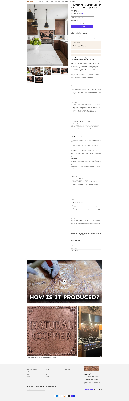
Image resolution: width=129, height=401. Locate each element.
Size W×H (73, 15)
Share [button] (73, 253)
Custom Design (29, 372)
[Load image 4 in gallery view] (56, 71)
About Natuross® (68, 369)
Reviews (28, 376)
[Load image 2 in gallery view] (39, 71)
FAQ (46, 374)
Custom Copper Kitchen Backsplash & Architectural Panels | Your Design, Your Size (42, 357)
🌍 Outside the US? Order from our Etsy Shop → (80, 54)
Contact (47, 376)
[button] (97, 1)
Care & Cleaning (49, 371)
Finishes (28, 374)
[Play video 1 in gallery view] (39, 79)
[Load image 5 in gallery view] (64, 71)
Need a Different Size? (75, 20)
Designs (28, 371)
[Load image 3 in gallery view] (47, 71)
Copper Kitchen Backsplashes (85, 359)
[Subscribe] (44, 389)
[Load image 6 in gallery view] (31, 79)
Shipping (72, 11)
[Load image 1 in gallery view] (31, 71)
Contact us (74, 234)
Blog (65, 372)
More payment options (82, 28)
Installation (48, 369)
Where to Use (67, 371)
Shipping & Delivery (49, 372)
